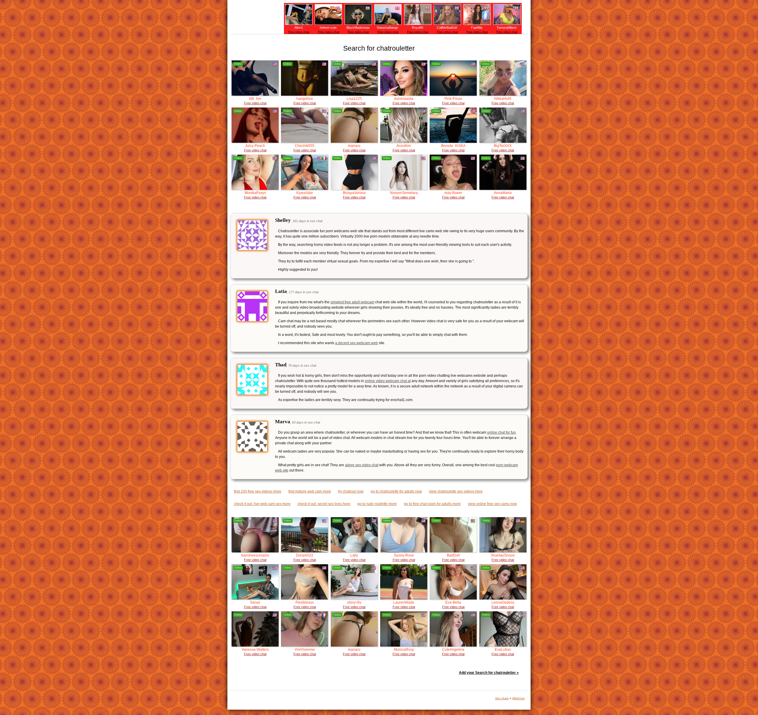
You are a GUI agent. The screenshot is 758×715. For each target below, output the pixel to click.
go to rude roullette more (377, 504)
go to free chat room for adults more (432, 504)
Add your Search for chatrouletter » (489, 673)
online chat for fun (501, 432)
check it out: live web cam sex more (262, 504)
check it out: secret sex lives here (324, 504)
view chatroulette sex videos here (456, 491)
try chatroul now (351, 491)
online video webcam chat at (388, 381)
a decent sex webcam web (356, 343)
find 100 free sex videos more (257, 491)
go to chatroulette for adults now (396, 491)
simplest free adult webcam (352, 302)
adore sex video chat (361, 465)
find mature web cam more (309, 491)
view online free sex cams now (492, 504)
